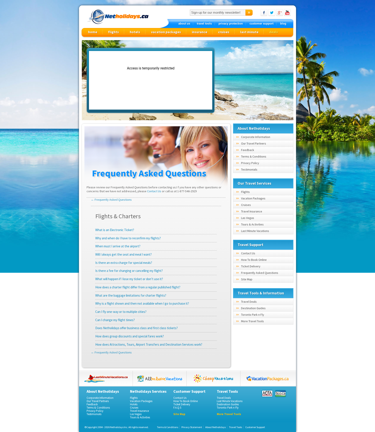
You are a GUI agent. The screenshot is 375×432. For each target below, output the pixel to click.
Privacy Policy (250, 163)
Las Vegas (247, 218)
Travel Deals (249, 302)
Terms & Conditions (253, 156)
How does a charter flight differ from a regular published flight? (137, 287)
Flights (245, 192)
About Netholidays (215, 427)
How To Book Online (254, 260)
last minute (249, 32)
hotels (135, 32)
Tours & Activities (252, 224)
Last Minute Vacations (255, 231)
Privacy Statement (191, 427)
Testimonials (249, 169)
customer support (261, 23)
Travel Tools (235, 427)
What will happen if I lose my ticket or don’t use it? (129, 279)
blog (283, 23)
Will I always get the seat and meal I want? (123, 254)
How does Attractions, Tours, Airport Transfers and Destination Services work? (148, 344)
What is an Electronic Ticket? (114, 230)
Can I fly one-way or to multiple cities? (120, 312)
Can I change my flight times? (115, 320)
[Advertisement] (255, 80)
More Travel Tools (252, 321)
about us (184, 23)
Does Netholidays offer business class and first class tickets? (136, 328)
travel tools (204, 23)
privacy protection (231, 23)
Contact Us (154, 191)
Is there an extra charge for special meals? (123, 263)
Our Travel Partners (253, 143)
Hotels (133, 404)
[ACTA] (267, 394)
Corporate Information (255, 137)
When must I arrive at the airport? (117, 246)
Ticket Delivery (250, 266)
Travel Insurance (251, 211)
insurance (199, 32)
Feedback (247, 150)
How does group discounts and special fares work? (129, 336)
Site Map (246, 279)
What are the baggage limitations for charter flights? (130, 295)
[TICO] (280, 394)
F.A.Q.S (177, 407)
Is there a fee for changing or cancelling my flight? (129, 271)
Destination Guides (253, 308)
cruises (223, 32)
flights (113, 32)
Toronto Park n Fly (252, 315)
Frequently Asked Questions (259, 273)
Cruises (246, 205)
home (92, 32)
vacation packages (166, 32)
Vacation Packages (253, 198)
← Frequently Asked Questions (111, 200)
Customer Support (255, 427)
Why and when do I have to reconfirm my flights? (128, 238)
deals (273, 32)
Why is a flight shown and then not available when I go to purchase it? (142, 303)
